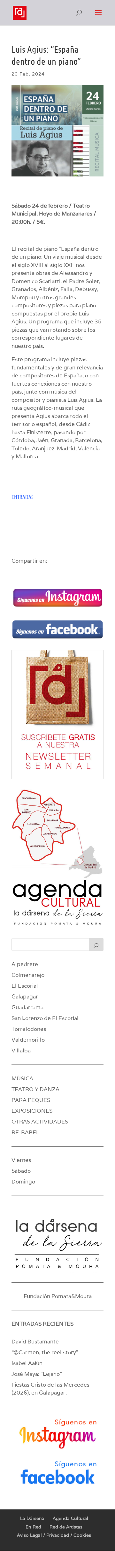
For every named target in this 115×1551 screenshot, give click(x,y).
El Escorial (25, 985)
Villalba (21, 1050)
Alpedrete (25, 964)
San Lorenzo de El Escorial (45, 1018)
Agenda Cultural (70, 1518)
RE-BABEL (25, 1132)
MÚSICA (22, 1078)
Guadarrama (27, 1007)
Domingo (23, 1181)
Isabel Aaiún (27, 1363)
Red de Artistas (66, 1527)
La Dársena (32, 1518)
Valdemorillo (28, 1039)
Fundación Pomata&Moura (58, 1296)
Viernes (21, 1160)
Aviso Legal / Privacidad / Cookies (54, 1535)
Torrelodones (29, 1028)
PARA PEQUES (31, 1100)
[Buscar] (96, 944)
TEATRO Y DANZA (35, 1089)
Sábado (21, 1170)
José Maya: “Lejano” (37, 1373)
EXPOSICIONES (32, 1110)
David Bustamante (35, 1341)
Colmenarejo (28, 974)
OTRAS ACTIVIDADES (40, 1121)
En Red (33, 1527)
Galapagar (25, 996)
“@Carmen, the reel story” (45, 1352)
